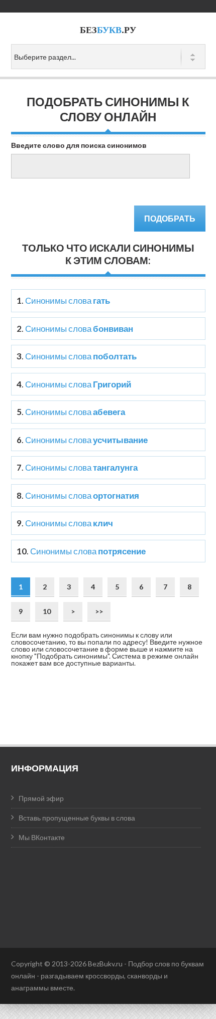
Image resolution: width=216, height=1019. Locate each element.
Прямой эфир (41, 798)
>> (99, 611)
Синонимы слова (67, 300)
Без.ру (108, 30)
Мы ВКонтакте (42, 837)
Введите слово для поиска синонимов (79, 145)
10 (47, 611)
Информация (44, 767)
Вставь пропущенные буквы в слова (77, 817)
